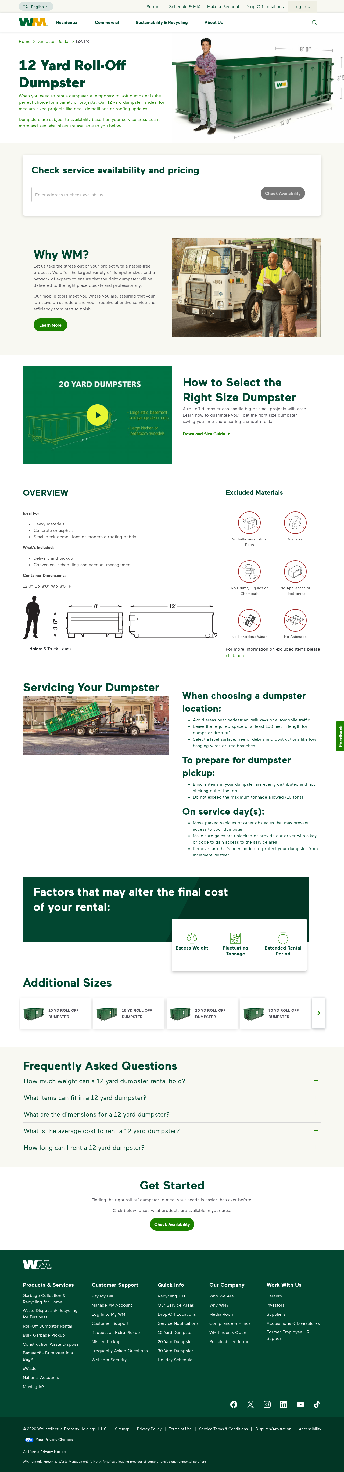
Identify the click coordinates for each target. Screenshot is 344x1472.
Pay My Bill (102, 1295)
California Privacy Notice (44, 1451)
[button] (55, 1013)
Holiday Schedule (175, 1359)
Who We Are (221, 1295)
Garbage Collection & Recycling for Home (44, 1298)
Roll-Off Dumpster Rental (47, 1325)
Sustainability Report (229, 1341)
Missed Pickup (106, 1341)
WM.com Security (109, 1359)
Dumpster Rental (53, 41)
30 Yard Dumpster (175, 1350)
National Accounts (41, 1377)
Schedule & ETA (185, 6)
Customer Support (110, 1323)
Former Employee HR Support (288, 1335)
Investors (276, 1304)
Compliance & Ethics (230, 1323)
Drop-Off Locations (265, 6)
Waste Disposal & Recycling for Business (50, 1313)
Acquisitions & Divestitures (293, 1323)
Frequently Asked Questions (120, 1350)
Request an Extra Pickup (116, 1332)
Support (154, 6)
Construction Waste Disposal (51, 1344)
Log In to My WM (108, 1314)
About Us (214, 22)
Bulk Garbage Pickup (44, 1334)
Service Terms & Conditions (223, 1428)
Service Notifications (178, 1323)
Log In (299, 6)
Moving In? (34, 1386)
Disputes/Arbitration (273, 1428)
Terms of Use (180, 1428)
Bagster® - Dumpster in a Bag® (48, 1356)
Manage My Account (112, 1304)
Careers (274, 1295)
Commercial (107, 22)
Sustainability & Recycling (162, 22)
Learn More (50, 325)
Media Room (221, 1314)
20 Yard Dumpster (175, 1341)
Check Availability (172, 1224)
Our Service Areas (176, 1304)
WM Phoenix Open (227, 1332)
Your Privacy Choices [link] (54, 1439)
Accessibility (310, 1428)
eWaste (30, 1368)
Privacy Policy (149, 1428)
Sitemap (122, 1428)
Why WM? (219, 1304)
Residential (67, 22)
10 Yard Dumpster (175, 1332)
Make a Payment (223, 6)
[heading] (171, 1081)
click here (235, 655)
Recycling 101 (171, 1295)
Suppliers (276, 1314)
